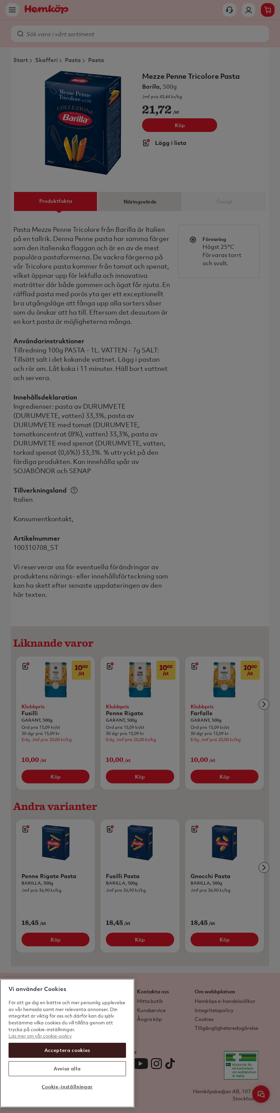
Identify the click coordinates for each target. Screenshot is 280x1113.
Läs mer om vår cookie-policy (40, 1036)
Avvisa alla (67, 1068)
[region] (67, 1043)
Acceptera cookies (67, 1050)
